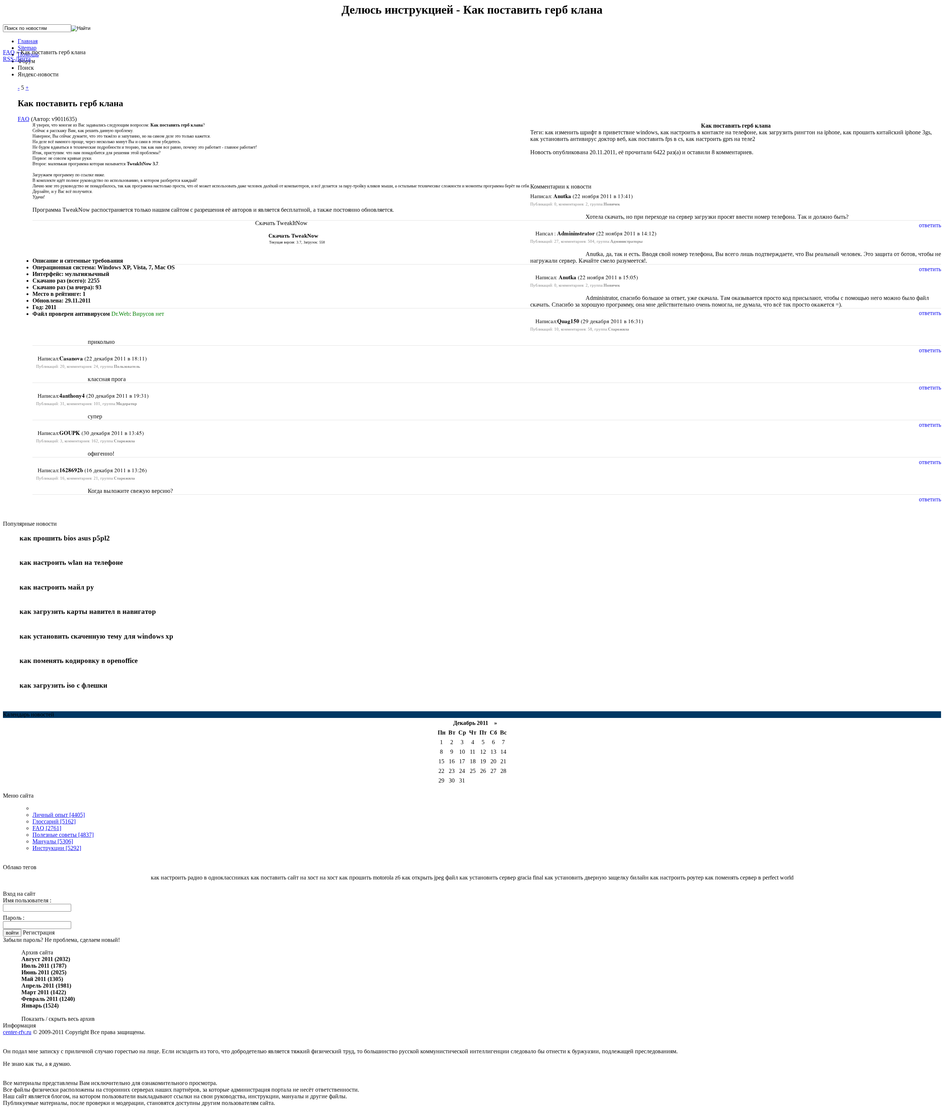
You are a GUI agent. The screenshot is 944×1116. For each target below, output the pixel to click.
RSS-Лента (17, 59)
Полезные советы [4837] (63, 835)
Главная (28, 41)
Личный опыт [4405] (58, 815)
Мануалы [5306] (52, 841)
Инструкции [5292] (56, 848)
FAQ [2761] (46, 828)
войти (12, 933)
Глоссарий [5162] (54, 821)
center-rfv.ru (17, 1032)
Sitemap (27, 48)
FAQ (9, 52)
